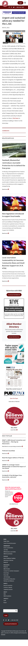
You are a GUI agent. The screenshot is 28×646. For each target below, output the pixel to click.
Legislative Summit (8, 589)
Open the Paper (14, 398)
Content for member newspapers (11, 571)
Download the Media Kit (14, 294)
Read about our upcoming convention (12, 446)
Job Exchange (7, 577)
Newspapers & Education (9, 579)
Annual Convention (8, 585)
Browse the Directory (14, 337)
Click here (15, 118)
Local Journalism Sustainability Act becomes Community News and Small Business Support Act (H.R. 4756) (13, 262)
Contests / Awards (8, 587)
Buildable (3, 634)
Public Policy (6, 541)
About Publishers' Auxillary (10, 558)
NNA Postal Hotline (8, 553)
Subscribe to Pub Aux (8, 560)
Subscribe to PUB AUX (14, 401)
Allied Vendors (7, 569)
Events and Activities (8, 547)
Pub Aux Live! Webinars (9, 581)
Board (5, 602)
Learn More (13, 430)
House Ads (6, 575)
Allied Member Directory (14, 325)
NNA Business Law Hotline (10, 551)
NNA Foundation (7, 596)
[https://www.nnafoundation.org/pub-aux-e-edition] (14, 376)
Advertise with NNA (14, 290)
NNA (5, 594)
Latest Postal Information (10, 543)
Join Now (6, 549)
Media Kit (6, 562)
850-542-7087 (15, 620)
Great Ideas (6, 573)
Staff (5, 600)
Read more (5, 189)
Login (20, 3)
